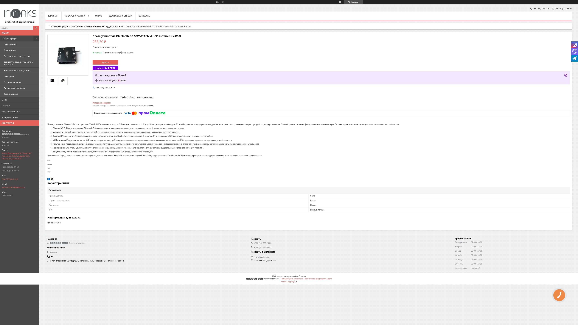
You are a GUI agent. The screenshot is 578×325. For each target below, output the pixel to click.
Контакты (144, 16)
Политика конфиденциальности (318, 279)
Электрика (9, 76)
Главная (53, 16)
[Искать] (36, 28)
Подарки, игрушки (12, 82)
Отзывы (6, 105)
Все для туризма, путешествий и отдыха (18, 63)
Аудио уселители (114, 26)
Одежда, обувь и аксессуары (17, 56)
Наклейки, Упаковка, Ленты (17, 70)
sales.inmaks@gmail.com (13, 187)
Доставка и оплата (11, 111)
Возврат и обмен (10, 117)
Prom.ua (302, 276)
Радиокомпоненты (94, 26)
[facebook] (48, 179)
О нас (4, 99)
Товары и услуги (9, 38)
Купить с (100, 68)
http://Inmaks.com (10, 179)
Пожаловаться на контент (292, 279)
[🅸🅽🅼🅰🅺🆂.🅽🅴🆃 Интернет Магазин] (19, 13)
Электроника (10, 44)
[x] (52, 179)
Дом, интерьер (11, 94)
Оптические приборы (14, 88)
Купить (105, 62)
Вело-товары (10, 50)
